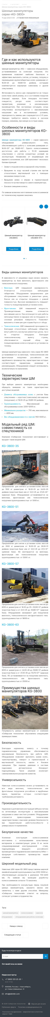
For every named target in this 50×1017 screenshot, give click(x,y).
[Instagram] (4, 969)
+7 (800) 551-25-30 (13, 979)
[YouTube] (15, 969)
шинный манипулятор (10, 913)
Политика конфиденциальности (30, 1007)
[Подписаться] (45, 956)
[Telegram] (9, 969)
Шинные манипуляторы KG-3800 (16, 140)
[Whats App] (21, 969)
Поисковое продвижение (12, 1012)
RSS (45, 10)
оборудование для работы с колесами (29, 917)
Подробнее (13, 249)
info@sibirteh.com (12, 994)
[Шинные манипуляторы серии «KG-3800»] (25, 23)
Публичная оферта (9, 1007)
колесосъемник (27, 913)
